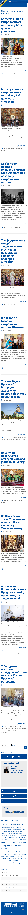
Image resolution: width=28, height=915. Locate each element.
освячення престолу (5, 856)
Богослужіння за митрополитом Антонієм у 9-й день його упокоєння (12, 95)
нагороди (15, 854)
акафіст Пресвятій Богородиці (18, 837)
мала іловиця (20, 849)
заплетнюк (11, 842)
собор (10, 860)
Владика (13, 827)
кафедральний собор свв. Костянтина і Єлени (13, 845)
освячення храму (6, 730)
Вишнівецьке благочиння (6, 827)
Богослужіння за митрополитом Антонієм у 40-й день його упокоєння (12, 25)
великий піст (5, 839)
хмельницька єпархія (12, 76)
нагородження (10, 854)
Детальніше (21, 70)
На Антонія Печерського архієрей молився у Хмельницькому (13, 457)
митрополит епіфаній (7, 439)
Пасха (9, 831)
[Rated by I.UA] (14, 913)
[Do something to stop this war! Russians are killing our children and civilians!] (3, 3)
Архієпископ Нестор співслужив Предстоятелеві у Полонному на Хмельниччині (13, 592)
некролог (20, 854)
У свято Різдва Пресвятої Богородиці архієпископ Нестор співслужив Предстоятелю (13, 389)
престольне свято (17, 858)
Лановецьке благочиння (7, 728)
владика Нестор (13, 839)
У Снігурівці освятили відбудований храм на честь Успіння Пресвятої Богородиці (14, 674)
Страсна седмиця (4, 835)
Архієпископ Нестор (9, 437)
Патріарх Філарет (15, 831)
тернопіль (15, 860)
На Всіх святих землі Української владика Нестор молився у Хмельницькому (13, 522)
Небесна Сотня (4, 831)
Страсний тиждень (12, 835)
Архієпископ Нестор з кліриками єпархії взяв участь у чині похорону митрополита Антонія (13, 173)
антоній (6, 368)
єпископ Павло (8, 726)
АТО (2, 825)
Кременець (9, 829)
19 (9, 887)
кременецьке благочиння (12, 849)
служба (6, 860)
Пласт (20, 831)
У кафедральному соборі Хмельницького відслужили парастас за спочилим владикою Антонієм (13, 251)
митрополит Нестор (6, 851)
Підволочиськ (4, 833)
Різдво (8, 833)
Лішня (23, 829)
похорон (17, 227)
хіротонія (15, 863)
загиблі (7, 842)
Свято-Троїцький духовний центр (16, 833)
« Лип (2, 897)
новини (24, 854)
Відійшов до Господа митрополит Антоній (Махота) (12, 322)
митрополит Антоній (9, 74)
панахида (12, 856)
